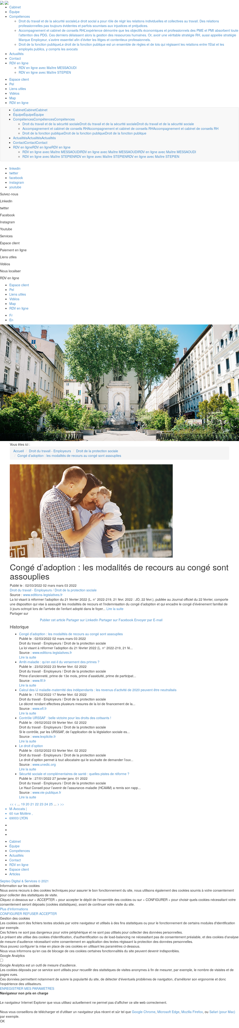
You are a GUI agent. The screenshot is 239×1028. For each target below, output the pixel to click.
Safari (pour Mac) (222, 1011)
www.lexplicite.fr (44, 736)
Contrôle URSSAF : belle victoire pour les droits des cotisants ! (65, 717)
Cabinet (19, 109)
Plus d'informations (14, 909)
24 (46, 804)
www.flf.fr (39, 680)
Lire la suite (114, 608)
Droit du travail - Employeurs (50, 450)
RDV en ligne (18, 102)
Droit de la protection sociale (97, 450)
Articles (14, 874)
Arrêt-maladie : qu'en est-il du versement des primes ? (59, 661)
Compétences (23, 119)
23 (41, 804)
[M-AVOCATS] (2, 2)
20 (27, 804)
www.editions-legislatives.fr (43, 594)
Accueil (18, 450)
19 (23, 804)
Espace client (19, 285)
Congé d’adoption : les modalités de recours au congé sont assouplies (69, 455)
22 (37, 804)
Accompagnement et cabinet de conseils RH (55, 128)
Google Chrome (143, 1011)
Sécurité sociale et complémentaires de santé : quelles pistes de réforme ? (74, 773)
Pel (11, 289)
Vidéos (14, 299)
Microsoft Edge (168, 1011)
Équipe (18, 114)
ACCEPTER (48, 913)
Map (12, 303)
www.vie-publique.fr (46, 792)
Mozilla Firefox (192, 1011)
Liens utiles (17, 294)
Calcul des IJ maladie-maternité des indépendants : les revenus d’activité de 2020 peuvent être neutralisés (97, 689)
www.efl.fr (39, 708)
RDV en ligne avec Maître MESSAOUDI (51, 151)
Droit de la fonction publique (43, 133)
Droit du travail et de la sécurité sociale (51, 123)
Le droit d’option (31, 745)
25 (51, 804)
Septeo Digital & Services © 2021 (24, 881)
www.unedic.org (44, 764)
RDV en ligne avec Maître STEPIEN (48, 156)
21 (32, 804)
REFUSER (30, 913)
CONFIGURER (11, 913)
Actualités (20, 137)
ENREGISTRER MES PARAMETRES (27, 988)
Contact (19, 142)
